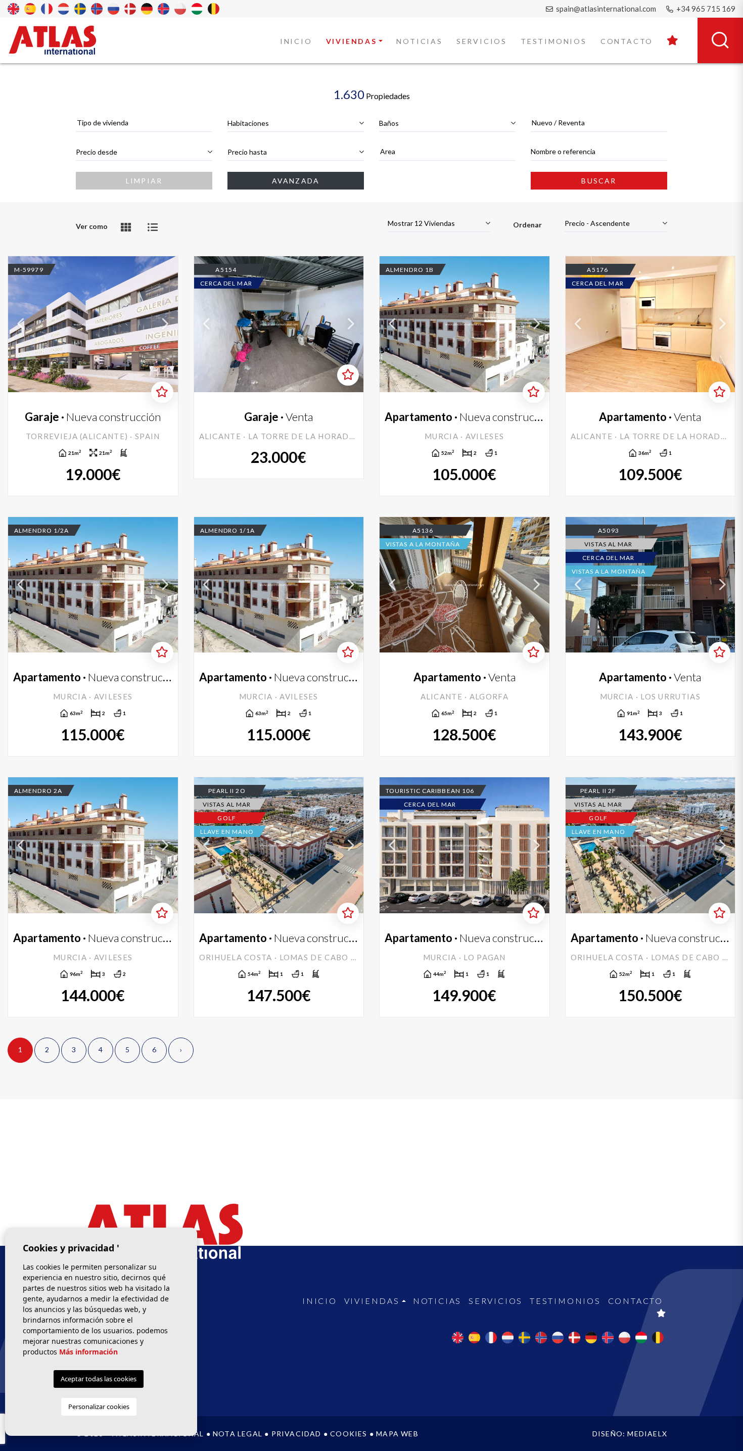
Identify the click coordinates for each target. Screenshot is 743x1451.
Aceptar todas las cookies (98, 1378)
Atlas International (59, 40)
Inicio (296, 41)
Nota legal (237, 1433)
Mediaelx (647, 1433)
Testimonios (554, 41)
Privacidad (296, 1433)
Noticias (419, 41)
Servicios (481, 41)
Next (165, 324)
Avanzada (296, 180)
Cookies (348, 1433)
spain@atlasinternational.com (605, 8)
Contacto (626, 41)
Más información (88, 1351)
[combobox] (144, 123)
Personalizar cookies (98, 1406)
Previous (20, 324)
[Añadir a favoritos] (162, 392)
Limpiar (144, 180)
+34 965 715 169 (705, 8)
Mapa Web (397, 1433)
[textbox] (144, 122)
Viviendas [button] (351, 41)
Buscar (598, 180)
